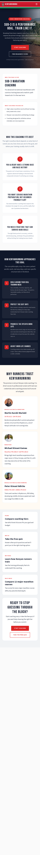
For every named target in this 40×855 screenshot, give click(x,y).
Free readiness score (20, 54)
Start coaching (20, 47)
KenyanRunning (11, 4)
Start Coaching (20, 628)
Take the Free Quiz (20, 635)
